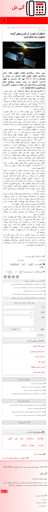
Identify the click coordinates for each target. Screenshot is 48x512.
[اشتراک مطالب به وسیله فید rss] (5, 277)
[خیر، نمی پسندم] (10, 272)
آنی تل (18, 7)
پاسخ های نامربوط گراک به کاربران (36, 408)
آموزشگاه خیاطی (39, 346)
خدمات (29, 224)
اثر (24, 181)
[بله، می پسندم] (21, 272)
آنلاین (31, 264)
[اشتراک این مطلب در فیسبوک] (9, 277)
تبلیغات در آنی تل (41, 502)
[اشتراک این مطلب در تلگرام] (17, 277)
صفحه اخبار (38, 454)
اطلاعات (40, 438)
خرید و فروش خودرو (38, 351)
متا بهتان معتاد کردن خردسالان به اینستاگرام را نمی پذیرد (29, 287)
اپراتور (23, 445)
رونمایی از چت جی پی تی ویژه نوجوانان (34, 291)
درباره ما (44, 499)
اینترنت (41, 445)
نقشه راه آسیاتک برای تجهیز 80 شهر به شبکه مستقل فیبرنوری (27, 284)
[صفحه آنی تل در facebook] (5, 492)
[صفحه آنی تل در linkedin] (2, 492)
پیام (42, 267)
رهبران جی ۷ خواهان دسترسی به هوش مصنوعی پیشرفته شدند (28, 393)
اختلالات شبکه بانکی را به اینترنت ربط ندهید (33, 387)
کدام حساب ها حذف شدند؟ (38, 383)
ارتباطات (30, 438)
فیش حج (42, 362)
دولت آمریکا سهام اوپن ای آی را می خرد (34, 390)
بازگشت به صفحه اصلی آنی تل (15, 458)
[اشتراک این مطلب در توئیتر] (13, 277)
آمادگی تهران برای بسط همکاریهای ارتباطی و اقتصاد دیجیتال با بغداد (27, 405)
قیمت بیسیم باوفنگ (38, 367)
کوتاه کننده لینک (39, 372)
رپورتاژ (32, 445)
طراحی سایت (40, 356)
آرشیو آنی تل (42, 505)
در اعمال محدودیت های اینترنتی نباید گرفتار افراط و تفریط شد (28, 294)
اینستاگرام (14, 264)
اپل (16, 438)
